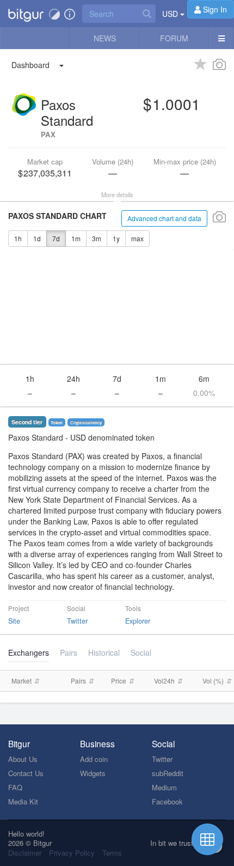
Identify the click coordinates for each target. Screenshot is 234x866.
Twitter (77, 621)
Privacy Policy (72, 852)
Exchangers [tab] (28, 652)
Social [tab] (141, 652)
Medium (164, 787)
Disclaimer (24, 852)
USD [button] (171, 13)
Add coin (94, 759)
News (105, 38)
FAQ (15, 787)
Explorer (137, 621)
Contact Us (26, 773)
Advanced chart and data (164, 218)
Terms (112, 852)
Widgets (93, 773)
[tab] (104, 652)
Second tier (26, 422)
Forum (174, 38)
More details (117, 194)
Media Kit (23, 801)
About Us (23, 759)
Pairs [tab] (68, 652)
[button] (26, 13)
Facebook (167, 801)
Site (14, 621)
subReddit (167, 773)
